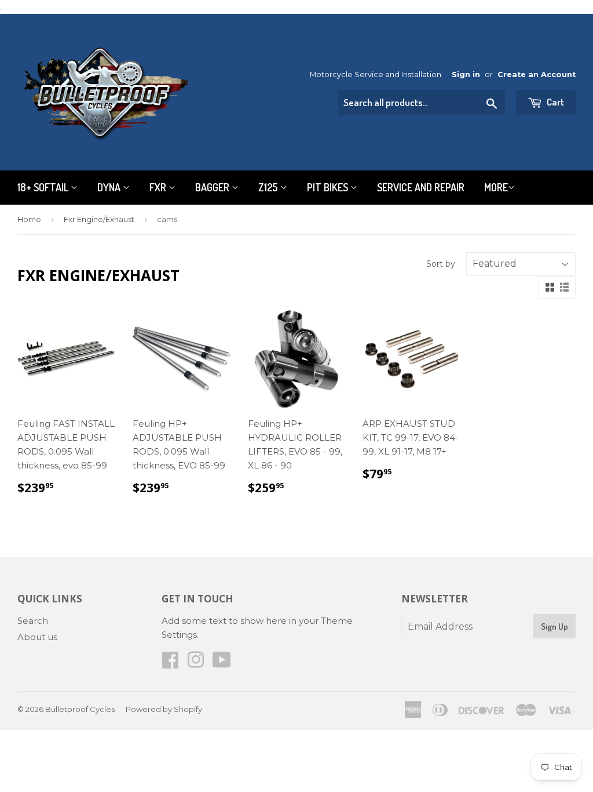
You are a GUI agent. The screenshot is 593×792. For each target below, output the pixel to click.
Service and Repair (420, 187)
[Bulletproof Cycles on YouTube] (222, 663)
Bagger (213, 187)
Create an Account (536, 74)
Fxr (159, 187)
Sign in (466, 74)
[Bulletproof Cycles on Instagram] (195, 663)
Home (29, 219)
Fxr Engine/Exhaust (99, 219)
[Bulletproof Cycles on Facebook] (170, 663)
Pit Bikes (328, 187)
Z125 (269, 187)
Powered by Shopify (164, 709)
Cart (554, 102)
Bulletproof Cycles (80, 709)
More (496, 187)
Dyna (110, 187)
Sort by (440, 264)
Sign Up (554, 626)
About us (37, 636)
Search (32, 620)
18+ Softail (44, 187)
